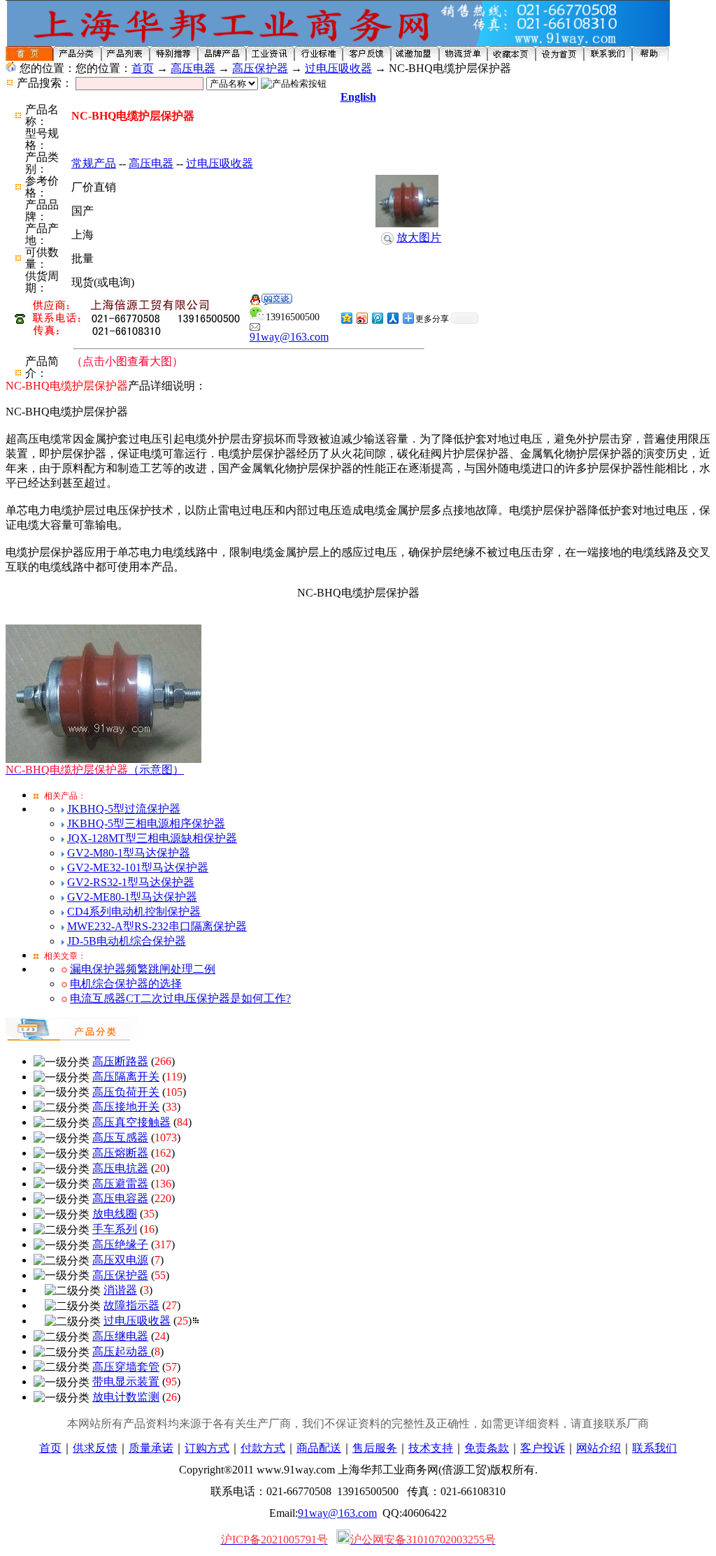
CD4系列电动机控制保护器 (134, 912)
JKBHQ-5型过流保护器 (123, 809)
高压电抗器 (120, 1168)
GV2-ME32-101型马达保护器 (137, 867)
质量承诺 (151, 1448)
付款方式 (263, 1448)
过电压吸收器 (338, 68)
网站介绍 (598, 1448)
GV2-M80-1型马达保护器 (128, 853)
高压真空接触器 (131, 1122)
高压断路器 (120, 1061)
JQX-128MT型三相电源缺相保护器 (152, 838)
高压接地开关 (125, 1107)
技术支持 (430, 1448)
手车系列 (114, 1229)
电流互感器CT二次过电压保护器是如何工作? (180, 998)
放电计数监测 (125, 1397)
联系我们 (654, 1448)
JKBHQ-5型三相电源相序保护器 (146, 823)
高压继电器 (120, 1336)
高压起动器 (121, 1351)
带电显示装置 (125, 1381)
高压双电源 (120, 1260)
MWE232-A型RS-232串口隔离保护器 (157, 926)
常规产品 (93, 163)
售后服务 (374, 1448)
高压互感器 (120, 1137)
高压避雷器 (120, 1184)
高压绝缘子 (120, 1244)
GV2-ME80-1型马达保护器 (132, 897)
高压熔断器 (120, 1153)
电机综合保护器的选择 (126, 984)
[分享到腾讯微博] (377, 318)
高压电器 (193, 68)
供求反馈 (95, 1448)
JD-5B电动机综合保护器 (126, 941)
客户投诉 (542, 1448)
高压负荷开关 (125, 1092)
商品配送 (318, 1448)
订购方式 (207, 1448)
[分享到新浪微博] (361, 318)
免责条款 (486, 1448)
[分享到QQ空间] (346, 318)
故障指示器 (131, 1305)
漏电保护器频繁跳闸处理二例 (142, 969)
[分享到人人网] (392, 318)
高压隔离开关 (125, 1077)
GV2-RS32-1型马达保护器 (130, 882)
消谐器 (120, 1290)
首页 (142, 68)
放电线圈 (114, 1214)
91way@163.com (289, 337)
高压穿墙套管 (125, 1367)
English (358, 97)
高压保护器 (260, 68)
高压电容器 (120, 1198)
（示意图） (95, 770)
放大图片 (418, 237)
